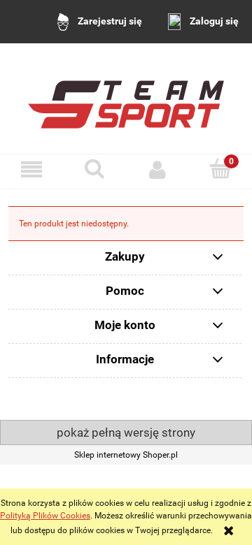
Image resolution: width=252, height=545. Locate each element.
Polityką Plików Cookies (45, 516)
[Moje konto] (157, 169)
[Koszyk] (220, 168)
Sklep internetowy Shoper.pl (126, 455)
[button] (31, 169)
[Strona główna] (126, 98)
